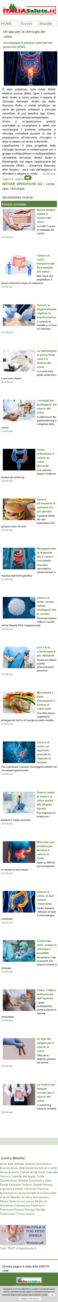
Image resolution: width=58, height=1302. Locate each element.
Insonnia (43, 1188)
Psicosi (19, 1209)
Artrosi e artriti (48, 1168)
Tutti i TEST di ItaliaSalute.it (18, 1248)
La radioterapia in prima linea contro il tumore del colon (47, 359)
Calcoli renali (28, 1172)
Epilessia (15, 1184)
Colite (40, 1176)
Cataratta (52, 1172)
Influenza (30, 1188)
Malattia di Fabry (21, 1197)
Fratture (27, 1184)
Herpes (48, 1184)
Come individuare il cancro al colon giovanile (45, 458)
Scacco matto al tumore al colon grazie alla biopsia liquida (46, 800)
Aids (11, 1163)
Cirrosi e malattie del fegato (18, 1176)
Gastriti (37, 1184)
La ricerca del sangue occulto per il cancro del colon (46, 1093)
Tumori (20, 1213)
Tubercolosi (7, 1213)
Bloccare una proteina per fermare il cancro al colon (45, 850)
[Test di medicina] (23, 1244)
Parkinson (37, 1205)
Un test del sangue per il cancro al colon (45, 1045)
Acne (3, 1163)
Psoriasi (29, 1209)
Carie (41, 1172)
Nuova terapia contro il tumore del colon (46, 216)
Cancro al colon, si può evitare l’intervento (45, 898)
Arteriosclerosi (28, 1168)
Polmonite (6, 1209)
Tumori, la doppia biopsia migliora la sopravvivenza (46, 311)
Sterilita (41, 1209)
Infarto (19, 1188)
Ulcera (30, 1213)
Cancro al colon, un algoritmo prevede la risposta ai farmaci (44, 752)
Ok (52, 1295)
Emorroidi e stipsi (40, 1180)
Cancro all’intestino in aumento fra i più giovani (46, 505)
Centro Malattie (13, 1157)
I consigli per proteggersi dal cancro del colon (47, 406)
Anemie (30, 1163)
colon (50, 183)
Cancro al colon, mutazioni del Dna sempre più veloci (46, 263)
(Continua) (7, 237)
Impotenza (7, 1188)
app (5, 188)
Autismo (14, 1172)
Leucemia (24, 1193)
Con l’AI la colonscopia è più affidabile (46, 651)
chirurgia (17, 188)
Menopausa (41, 1197)
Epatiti (4, 1184)
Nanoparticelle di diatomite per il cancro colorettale (46, 554)
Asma (4, 1172)
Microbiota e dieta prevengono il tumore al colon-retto (46, 701)
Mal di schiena (41, 1193)
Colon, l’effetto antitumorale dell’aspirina (46, 994)
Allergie (19, 1163)
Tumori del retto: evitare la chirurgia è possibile (47, 947)
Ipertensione (8, 1193)
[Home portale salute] (29, 17)
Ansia (14, 1168)
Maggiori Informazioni (30, 1299)
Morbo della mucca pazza (17, 1201)
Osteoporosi (22, 1205)
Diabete (23, 1180)
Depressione (8, 1180)
